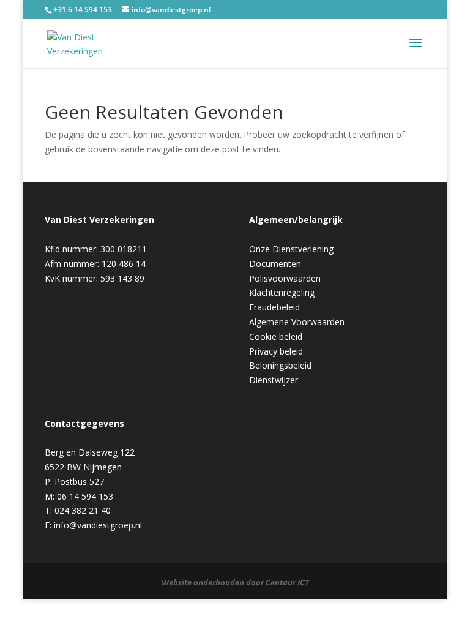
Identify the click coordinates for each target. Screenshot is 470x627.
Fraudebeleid (274, 307)
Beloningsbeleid (280, 365)
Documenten (275, 263)
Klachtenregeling (282, 292)
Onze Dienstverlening (291, 249)
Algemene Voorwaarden (297, 322)
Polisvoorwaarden (285, 278)
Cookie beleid (275, 336)
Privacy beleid (276, 351)
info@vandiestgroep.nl (98, 525)
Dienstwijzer (273, 380)
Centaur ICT (287, 582)
